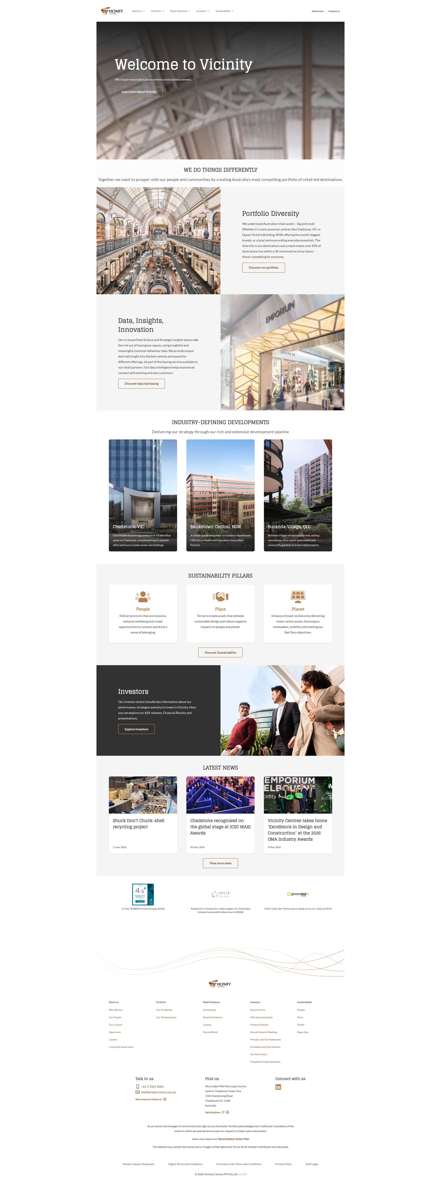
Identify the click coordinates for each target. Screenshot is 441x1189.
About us (137, 10)
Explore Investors (136, 729)
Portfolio (156, 10)
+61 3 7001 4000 (152, 1086)
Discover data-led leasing (141, 383)
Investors (201, 10)
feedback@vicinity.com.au (158, 1092)
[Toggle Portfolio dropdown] (162, 11)
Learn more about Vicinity (139, 92)
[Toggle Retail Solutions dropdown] (188, 11)
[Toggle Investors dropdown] (208, 11)
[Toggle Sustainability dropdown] (231, 11)
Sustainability (223, 10)
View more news (220, 863)
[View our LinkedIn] (279, 1088)
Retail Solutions (178, 10)
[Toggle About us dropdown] (143, 11)
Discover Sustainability (220, 652)
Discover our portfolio (264, 267)
